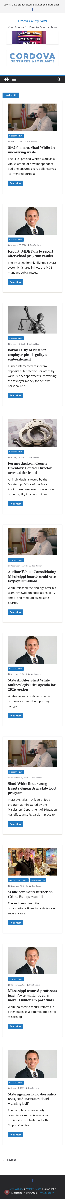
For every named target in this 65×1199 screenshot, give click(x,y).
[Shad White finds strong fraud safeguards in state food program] (32, 753)
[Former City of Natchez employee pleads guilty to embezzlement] (32, 320)
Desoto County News (18, 880)
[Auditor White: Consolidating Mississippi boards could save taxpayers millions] (32, 541)
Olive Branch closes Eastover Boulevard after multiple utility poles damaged (35, 6)
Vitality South (34, 1188)
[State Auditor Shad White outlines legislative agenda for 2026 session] (32, 650)
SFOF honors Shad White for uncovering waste (31, 149)
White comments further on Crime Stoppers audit (30, 894)
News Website (16, 1188)
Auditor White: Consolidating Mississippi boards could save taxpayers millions (32, 576)
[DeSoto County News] (6, 79)
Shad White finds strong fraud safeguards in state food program (32, 788)
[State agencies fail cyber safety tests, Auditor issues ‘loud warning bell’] (32, 1064)
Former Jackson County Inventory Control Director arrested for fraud (30, 467)
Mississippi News (15, 136)
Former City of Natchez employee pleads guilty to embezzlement (28, 354)
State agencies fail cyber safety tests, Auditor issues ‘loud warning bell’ (32, 1098)
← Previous (9, 1160)
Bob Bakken (32, 141)
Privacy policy (46, 1192)
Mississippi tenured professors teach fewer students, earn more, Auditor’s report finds (32, 995)
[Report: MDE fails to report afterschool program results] (32, 221)
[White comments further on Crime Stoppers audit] (32, 862)
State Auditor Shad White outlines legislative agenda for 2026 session (32, 684)
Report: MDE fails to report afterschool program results (30, 253)
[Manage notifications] (6, 1192)
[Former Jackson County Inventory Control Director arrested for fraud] (32, 433)
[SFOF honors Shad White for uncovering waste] (32, 117)
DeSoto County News (32, 20)
